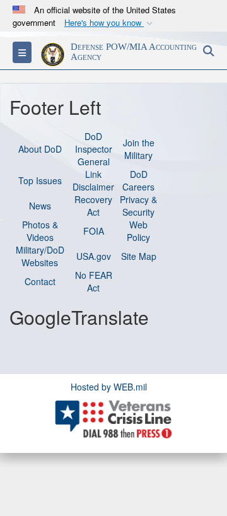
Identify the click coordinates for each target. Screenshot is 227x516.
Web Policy (138, 230)
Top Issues (40, 180)
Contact (40, 281)
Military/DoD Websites (40, 256)
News (40, 205)
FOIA (93, 231)
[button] (109, 23)
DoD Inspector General (93, 149)
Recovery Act (93, 205)
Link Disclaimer (93, 180)
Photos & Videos (40, 230)
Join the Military (138, 148)
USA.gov (93, 256)
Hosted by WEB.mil (109, 386)
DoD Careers (138, 180)
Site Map (138, 256)
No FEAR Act (93, 281)
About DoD (40, 149)
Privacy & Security (138, 205)
